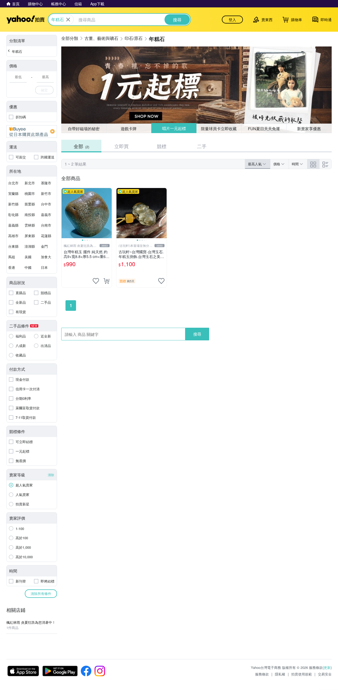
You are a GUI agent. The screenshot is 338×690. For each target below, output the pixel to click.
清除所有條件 (41, 593)
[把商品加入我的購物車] (106, 281)
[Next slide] (108, 213)
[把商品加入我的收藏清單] (96, 281)
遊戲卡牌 (129, 128)
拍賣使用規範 (301, 674)
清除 (51, 474)
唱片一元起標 (174, 128)
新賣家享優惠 (309, 128)
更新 (327, 667)
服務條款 (262, 674)
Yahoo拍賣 (25, 19)
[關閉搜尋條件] (68, 19)
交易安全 (325, 674)
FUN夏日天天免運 (264, 128)
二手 (201, 146)
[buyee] (31, 131)
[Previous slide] (65, 213)
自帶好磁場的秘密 (84, 128)
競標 (161, 146)
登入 (232, 19)
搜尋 (197, 334)
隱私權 (280, 674)
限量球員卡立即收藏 (219, 128)
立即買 (121, 146)
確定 (44, 89)
